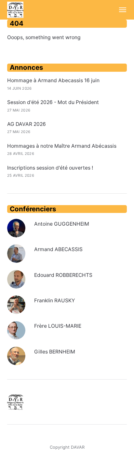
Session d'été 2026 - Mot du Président (53, 102)
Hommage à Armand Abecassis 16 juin (53, 80)
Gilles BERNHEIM (54, 352)
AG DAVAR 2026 (26, 124)
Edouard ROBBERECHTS (63, 275)
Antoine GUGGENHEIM (61, 224)
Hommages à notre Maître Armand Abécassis (61, 146)
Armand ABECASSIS (58, 249)
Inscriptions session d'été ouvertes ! (50, 168)
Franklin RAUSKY (54, 300)
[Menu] (119, 10)
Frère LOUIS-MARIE (57, 326)
